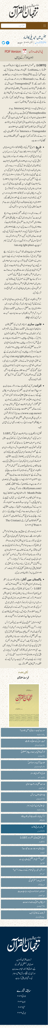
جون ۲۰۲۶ (21, 1002)
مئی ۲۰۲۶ (21, 1007)
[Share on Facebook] (7, 43)
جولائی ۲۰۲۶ (21, 996)
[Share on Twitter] (3, 43)
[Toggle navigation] (44, 25)
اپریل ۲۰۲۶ (21, 1013)
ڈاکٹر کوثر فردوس (40, 43)
